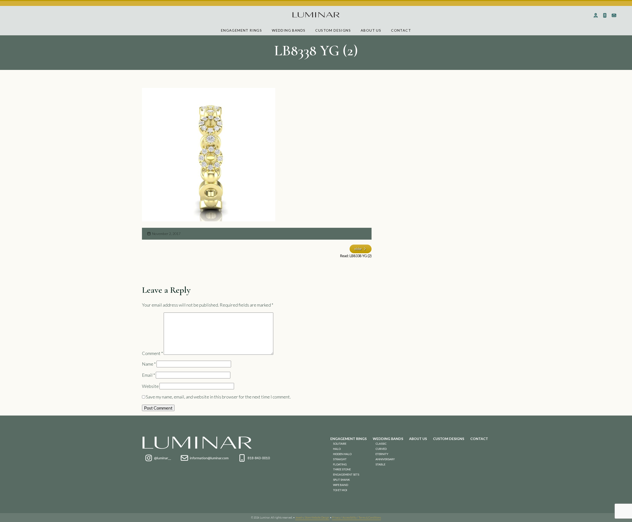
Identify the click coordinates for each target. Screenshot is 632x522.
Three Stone (342, 469)
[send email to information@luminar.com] (614, 15)
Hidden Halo (342, 454)
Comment (152, 353)
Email (148, 375)
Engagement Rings (241, 30)
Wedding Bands (288, 30)
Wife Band (340, 484)
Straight (340, 459)
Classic (381, 443)
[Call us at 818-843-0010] (605, 15)
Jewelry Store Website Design (312, 517)
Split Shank (341, 479)
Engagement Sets (346, 474)
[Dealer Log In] (595, 15)
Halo (337, 448)
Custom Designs (333, 30)
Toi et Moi (340, 490)
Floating (340, 464)
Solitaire (339, 443)
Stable (380, 464)
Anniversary (385, 459)
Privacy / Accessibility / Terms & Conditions (356, 517)
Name (149, 364)
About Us (371, 30)
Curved (381, 448)
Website (150, 386)
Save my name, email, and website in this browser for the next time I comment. (218, 396)
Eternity (381, 454)
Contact (401, 30)
